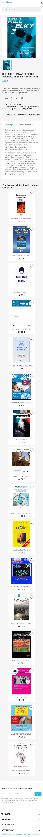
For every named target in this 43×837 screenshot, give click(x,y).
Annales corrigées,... (21, 292)
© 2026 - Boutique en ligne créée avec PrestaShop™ (21, 834)
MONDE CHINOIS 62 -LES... (21, 476)
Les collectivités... (21, 439)
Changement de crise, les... (21, 513)
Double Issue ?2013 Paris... (21, 329)
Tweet (16, 98)
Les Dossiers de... (21, 697)
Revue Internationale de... (21, 660)
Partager (11, 98)
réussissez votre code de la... (21, 403)
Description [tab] (11, 125)
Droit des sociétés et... (21, 550)
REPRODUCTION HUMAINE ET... (21, 587)
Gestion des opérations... (21, 256)
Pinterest (22, 98)
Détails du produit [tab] (26, 125)
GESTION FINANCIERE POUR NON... (21, 366)
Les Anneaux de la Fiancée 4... (21, 219)
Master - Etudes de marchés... (21, 624)
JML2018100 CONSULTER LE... (21, 734)
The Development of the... (21, 771)
